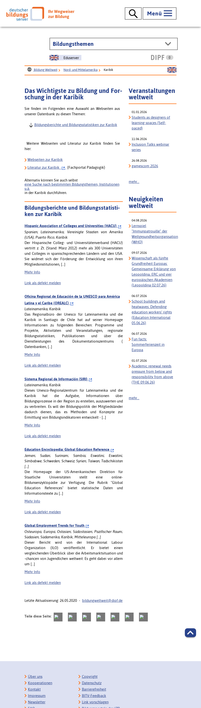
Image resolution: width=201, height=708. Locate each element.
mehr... (134, 182)
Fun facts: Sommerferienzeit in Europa (148, 344)
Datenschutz (91, 683)
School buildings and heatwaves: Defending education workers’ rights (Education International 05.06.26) (152, 312)
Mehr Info (32, 272)
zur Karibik (44, 167)
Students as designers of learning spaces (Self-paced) (151, 122)
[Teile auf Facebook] (72, 617)
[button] (190, 632)
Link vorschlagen (95, 702)
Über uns (35, 676)
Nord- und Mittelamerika (80, 70)
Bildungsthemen (73, 44)
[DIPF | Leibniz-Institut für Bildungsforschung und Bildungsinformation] (162, 57)
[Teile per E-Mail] (129, 617)
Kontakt (34, 689)
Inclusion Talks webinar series (150, 147)
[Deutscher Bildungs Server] (40, 14)
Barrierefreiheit (94, 689)
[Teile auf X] (86, 617)
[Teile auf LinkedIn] (115, 617)
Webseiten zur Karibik (45, 159)
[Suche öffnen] (133, 13)
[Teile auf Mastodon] (58, 617)
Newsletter (36, 702)
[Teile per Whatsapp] (100, 617)
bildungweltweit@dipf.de (102, 600)
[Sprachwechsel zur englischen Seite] (171, 70)
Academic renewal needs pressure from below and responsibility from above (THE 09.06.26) (152, 374)
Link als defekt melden (43, 283)
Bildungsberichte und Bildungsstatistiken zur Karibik (75, 124)
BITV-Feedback (94, 696)
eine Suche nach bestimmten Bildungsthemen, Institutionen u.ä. (72, 186)
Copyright (90, 676)
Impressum (37, 696)
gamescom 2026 (145, 166)
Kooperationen (40, 683)
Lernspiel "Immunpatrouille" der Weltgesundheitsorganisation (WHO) (154, 234)
